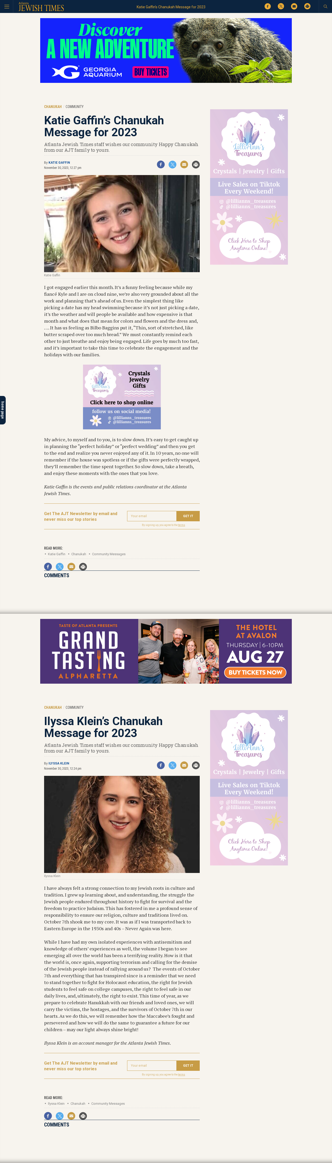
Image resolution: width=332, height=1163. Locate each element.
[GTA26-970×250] (166, 682)
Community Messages (109, 554)
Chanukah (78, 554)
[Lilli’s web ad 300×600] (249, 263)
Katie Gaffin (59, 162)
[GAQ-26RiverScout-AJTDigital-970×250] (166, 82)
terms (181, 525)
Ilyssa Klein (59, 763)
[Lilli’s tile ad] (122, 427)
